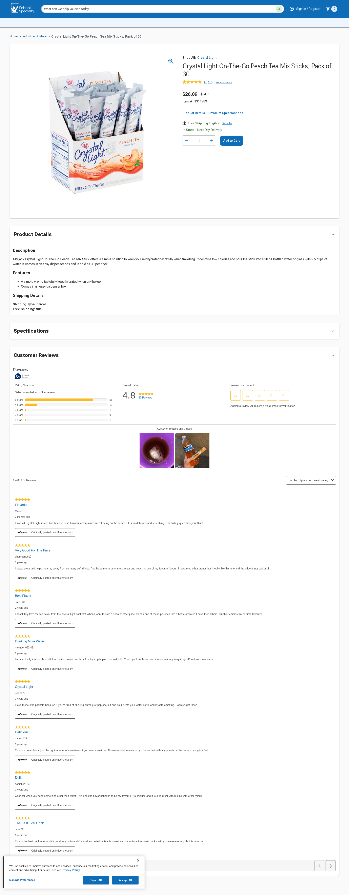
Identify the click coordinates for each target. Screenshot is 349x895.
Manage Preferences (22, 879)
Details (227, 123)
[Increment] (211, 141)
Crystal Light (207, 58)
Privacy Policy (71, 870)
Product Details (194, 113)
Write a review (224, 82)
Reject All (96, 880)
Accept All (125, 880)
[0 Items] (328, 9)
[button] (305, 8)
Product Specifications (226, 113)
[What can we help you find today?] (279, 9)
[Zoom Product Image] (171, 61)
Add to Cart (231, 140)
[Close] (138, 860)
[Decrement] (187, 141)
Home (14, 36)
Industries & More (34, 36)
